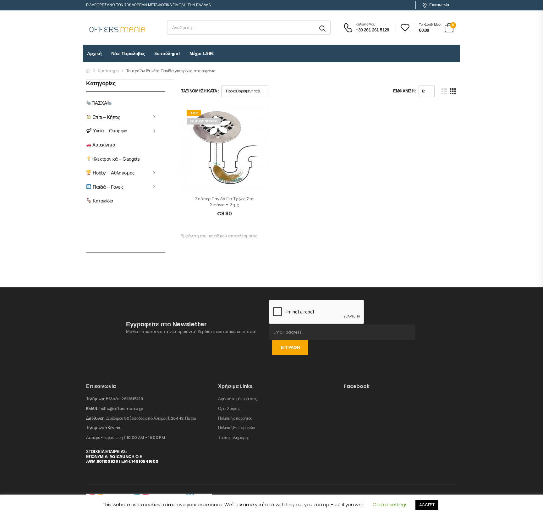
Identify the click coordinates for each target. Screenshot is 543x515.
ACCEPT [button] (427, 505)
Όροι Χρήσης (229, 408)
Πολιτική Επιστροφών (236, 427)
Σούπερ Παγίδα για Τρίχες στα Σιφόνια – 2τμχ (224, 202)
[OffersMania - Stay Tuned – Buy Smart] (117, 28)
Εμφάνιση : (404, 91)
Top (194, 112)
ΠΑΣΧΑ (99, 103)
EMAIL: (92, 409)
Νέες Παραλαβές (128, 53)
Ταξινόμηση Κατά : (200, 91)
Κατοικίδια (102, 200)
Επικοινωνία (439, 5)
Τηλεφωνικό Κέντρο (103, 427)
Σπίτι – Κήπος (105, 116)
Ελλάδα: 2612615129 (124, 399)
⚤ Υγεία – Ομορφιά (107, 130)
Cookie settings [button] (390, 504)
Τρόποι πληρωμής (233, 437)
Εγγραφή (290, 348)
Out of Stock (203, 121)
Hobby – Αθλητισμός (112, 172)
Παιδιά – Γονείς (107, 186)
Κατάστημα (108, 71)
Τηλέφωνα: (95, 399)
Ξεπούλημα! (167, 53)
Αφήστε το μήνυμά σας (237, 398)
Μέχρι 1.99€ (201, 53)
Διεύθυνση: (95, 418)
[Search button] (323, 27)
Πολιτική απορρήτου (235, 418)
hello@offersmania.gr (121, 409)
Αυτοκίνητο (103, 144)
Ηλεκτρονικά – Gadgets (115, 158)
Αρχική (94, 53)
